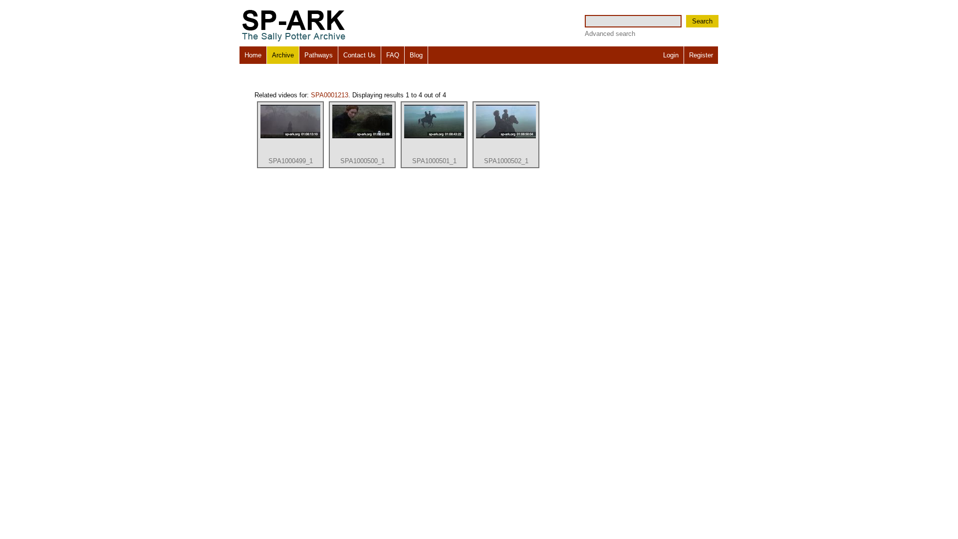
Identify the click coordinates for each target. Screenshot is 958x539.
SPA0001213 (329, 95)
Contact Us (359, 55)
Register (701, 55)
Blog (416, 55)
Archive (283, 55)
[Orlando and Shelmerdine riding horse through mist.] (434, 136)
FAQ (392, 55)
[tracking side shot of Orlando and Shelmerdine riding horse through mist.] (506, 136)
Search (702, 21)
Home (252, 55)
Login (671, 55)
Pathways (318, 55)
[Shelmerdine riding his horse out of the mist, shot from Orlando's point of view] (290, 136)
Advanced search (610, 33)
